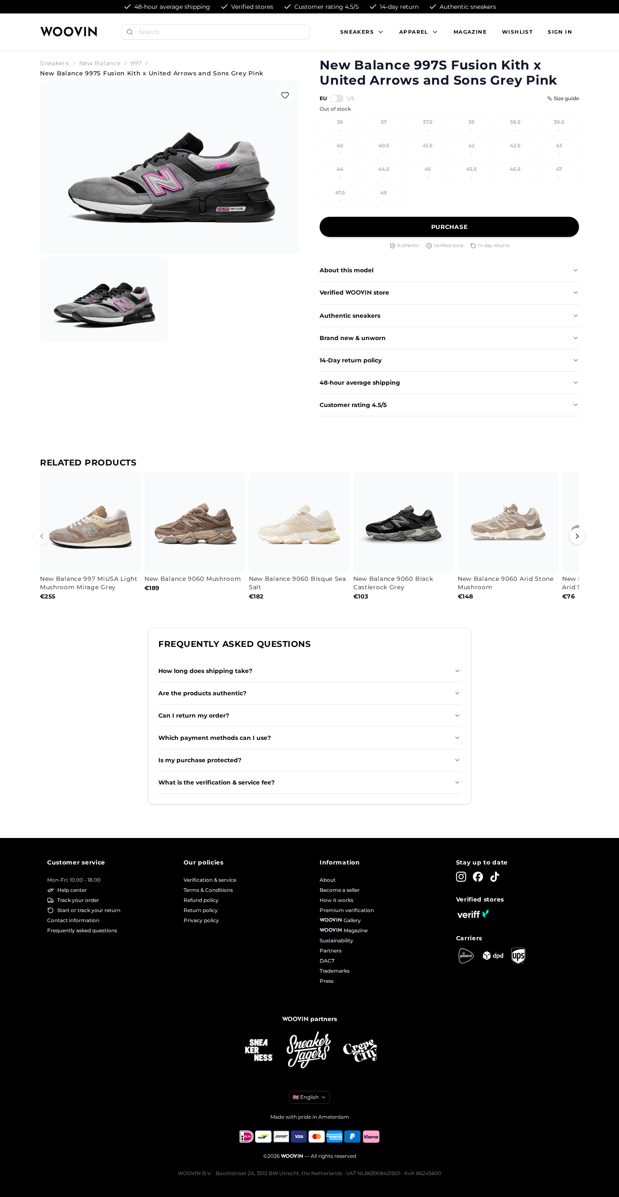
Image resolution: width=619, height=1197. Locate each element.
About (328, 880)
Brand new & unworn (353, 338)
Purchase (449, 227)
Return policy (201, 910)
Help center (72, 890)
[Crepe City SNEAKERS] (360, 1051)
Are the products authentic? (202, 693)
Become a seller (340, 890)
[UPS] (518, 955)
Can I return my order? (193, 715)
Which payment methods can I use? (214, 738)
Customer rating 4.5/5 (353, 405)
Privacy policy (201, 920)
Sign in (560, 32)
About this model (347, 270)
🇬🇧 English (306, 1097)
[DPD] (493, 955)
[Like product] (285, 95)
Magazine (470, 32)
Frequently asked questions (82, 930)
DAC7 (327, 961)
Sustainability (336, 940)
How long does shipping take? (205, 671)
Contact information (73, 920)
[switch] (337, 98)
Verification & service (210, 880)
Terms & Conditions (208, 890)
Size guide (566, 98)
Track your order (78, 900)
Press (327, 981)
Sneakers (54, 63)
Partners (331, 950)
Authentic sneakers (350, 315)
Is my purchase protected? (199, 760)
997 (136, 63)
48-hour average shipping (360, 382)
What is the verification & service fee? (216, 782)
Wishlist (517, 32)
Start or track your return (88, 910)
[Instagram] (461, 877)
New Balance (100, 63)
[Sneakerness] (259, 1050)
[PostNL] (466, 955)
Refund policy (201, 900)
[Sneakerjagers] (309, 1051)
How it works (336, 900)
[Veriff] (473, 914)
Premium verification (347, 910)
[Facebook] (478, 877)
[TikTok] (495, 877)
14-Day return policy (351, 360)
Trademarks (335, 971)
